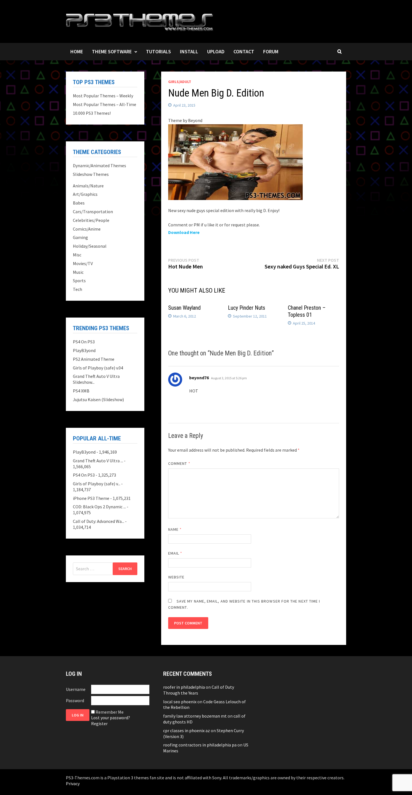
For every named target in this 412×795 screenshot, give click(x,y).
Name (175, 529)
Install (189, 51)
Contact (243, 51)
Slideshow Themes (91, 174)
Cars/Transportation (93, 211)
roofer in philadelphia (184, 687)
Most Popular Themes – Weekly (103, 95)
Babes (79, 203)
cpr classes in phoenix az (186, 730)
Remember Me (110, 712)
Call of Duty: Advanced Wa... (98, 521)
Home (76, 51)
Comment (179, 463)
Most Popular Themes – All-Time (104, 104)
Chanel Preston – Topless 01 (307, 311)
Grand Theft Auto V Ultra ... (98, 460)
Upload (215, 51)
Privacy (73, 783)
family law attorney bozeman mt (195, 716)
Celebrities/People (91, 220)
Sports (79, 280)
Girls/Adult (179, 81)
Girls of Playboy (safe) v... (96, 483)
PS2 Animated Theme (93, 359)
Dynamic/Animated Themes (99, 165)
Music (78, 272)
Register (99, 723)
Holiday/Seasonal (90, 246)
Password (75, 700)
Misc (77, 255)
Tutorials (158, 51)
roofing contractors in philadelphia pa (200, 745)
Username (75, 689)
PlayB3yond (84, 350)
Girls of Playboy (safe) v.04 (98, 368)
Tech (77, 289)
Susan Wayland (184, 307)
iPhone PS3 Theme (91, 498)
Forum (270, 51)
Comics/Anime (87, 229)
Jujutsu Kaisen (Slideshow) (98, 399)
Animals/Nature (88, 186)
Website (176, 577)
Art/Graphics (85, 194)
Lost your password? (110, 717)
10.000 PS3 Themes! (92, 113)
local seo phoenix (179, 701)
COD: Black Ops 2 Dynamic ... (99, 506)
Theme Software (112, 51)
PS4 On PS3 (84, 341)
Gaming (80, 237)
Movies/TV (83, 263)
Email (175, 553)
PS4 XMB (81, 391)
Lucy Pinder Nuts (246, 307)
